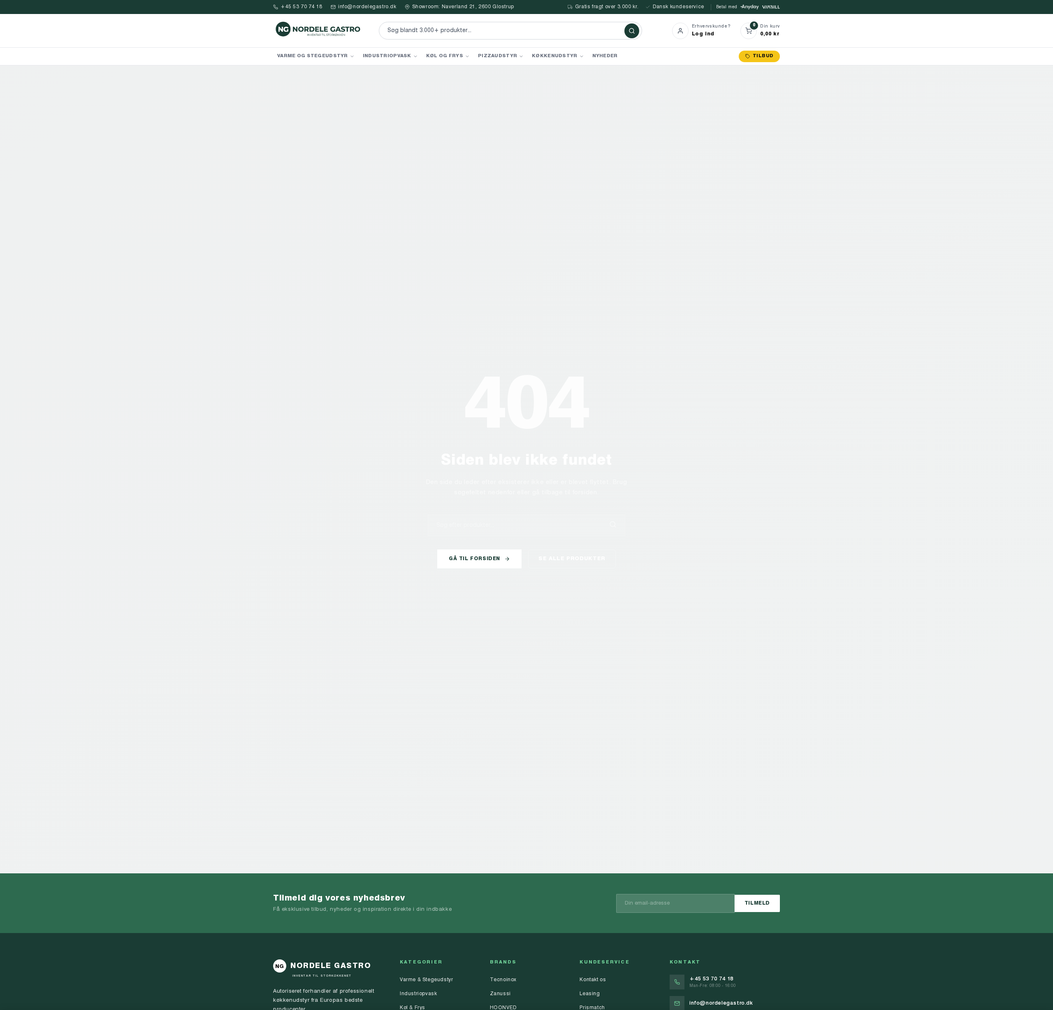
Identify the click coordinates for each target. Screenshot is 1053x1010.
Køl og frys (444, 56)
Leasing (590, 993)
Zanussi (500, 993)
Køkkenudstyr (554, 56)
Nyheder (605, 56)
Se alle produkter (571, 558)
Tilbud (763, 56)
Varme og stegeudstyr (312, 56)
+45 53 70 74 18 (301, 7)
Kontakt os (593, 979)
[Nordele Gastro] (318, 31)
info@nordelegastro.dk (367, 7)
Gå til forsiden (474, 558)
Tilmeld (757, 903)
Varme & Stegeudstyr (426, 979)
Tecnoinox (503, 979)
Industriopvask (387, 56)
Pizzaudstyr (497, 56)
